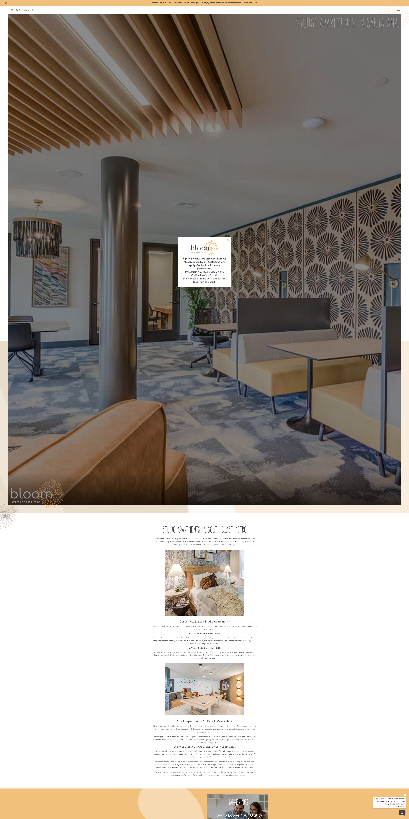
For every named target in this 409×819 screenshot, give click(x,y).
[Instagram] (12, 10)
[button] (6, 3)
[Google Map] (17, 10)
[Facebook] (9, 10)
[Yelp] (14, 10)
